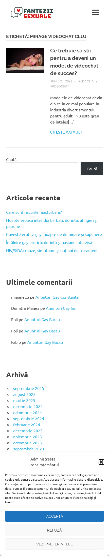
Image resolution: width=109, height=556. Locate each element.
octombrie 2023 (27, 442)
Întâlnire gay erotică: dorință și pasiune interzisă (49, 242)
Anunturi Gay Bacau (42, 319)
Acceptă (54, 516)
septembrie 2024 (28, 418)
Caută (11, 159)
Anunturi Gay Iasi (61, 308)
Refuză (54, 530)
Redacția (86, 81)
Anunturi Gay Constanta (57, 296)
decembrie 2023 (28, 430)
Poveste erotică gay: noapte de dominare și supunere (54, 234)
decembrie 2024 (28, 406)
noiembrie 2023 (27, 436)
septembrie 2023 (28, 448)
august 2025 (24, 394)
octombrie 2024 (27, 412)
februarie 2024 (26, 424)
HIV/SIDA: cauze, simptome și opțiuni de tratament (52, 250)
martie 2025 (24, 400)
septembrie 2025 (28, 388)
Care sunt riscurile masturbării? (34, 211)
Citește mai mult (66, 132)
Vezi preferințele (54, 544)
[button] (101, 462)
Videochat (60, 86)
